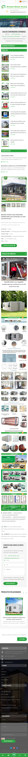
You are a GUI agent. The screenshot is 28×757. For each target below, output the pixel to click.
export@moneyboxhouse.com (18, 12)
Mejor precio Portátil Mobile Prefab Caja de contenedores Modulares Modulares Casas (17, 85)
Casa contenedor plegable (8, 697)
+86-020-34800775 (10, 656)
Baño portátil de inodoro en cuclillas (17, 141)
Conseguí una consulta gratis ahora (14, 754)
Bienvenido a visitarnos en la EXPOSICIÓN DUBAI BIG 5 (14, 166)
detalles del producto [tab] (9, 254)
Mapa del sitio (4, 680)
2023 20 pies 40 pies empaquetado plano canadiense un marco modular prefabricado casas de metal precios (18, 66)
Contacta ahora (8, 245)
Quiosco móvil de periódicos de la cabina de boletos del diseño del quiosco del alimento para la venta (18, 104)
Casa (8, 34)
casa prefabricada (6, 691)
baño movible (4, 694)
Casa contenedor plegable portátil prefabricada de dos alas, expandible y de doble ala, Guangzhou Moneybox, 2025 (18, 56)
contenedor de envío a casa (8, 705)
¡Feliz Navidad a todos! (7, 156)
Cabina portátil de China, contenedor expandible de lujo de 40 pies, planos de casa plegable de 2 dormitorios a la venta (14, 536)
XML (2, 682)
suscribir (22, 639)
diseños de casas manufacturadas (10, 700)
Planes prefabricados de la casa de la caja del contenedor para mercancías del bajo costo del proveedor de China (18, 94)
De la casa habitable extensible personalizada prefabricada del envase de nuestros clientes (12, 529)
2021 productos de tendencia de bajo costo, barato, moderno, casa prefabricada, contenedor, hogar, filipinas (18, 75)
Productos (3, 672)
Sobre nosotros (5, 677)
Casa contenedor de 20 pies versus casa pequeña (13, 519)
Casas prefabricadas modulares (9, 708)
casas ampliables (18, 513)
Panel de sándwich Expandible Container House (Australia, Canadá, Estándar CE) (14, 618)
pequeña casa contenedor (19, 517)
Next (26, 593)
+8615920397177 (9, 662)
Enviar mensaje (10, 583)
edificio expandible (6, 517)
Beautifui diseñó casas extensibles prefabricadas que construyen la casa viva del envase (12, 558)
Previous (23, 593)
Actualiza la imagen (10, 738)
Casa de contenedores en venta (9, 713)
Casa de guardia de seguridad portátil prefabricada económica (18, 113)
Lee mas (12, 59)
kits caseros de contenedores (8, 521)
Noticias (3, 674)
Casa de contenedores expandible (10, 515)
